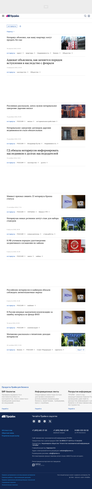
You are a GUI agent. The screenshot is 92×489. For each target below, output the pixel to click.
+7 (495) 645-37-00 (39, 430)
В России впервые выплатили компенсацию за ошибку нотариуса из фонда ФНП (30, 313)
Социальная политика (9, 482)
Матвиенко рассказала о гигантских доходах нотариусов (28, 335)
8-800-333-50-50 (82, 431)
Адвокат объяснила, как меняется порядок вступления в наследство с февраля (34, 61)
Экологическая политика (10, 485)
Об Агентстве (7, 430)
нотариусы (12, 26)
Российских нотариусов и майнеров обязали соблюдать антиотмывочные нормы (28, 291)
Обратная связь (8, 433)
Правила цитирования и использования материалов (18, 475)
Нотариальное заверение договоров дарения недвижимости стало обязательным (29, 129)
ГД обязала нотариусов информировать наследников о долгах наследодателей (33, 152)
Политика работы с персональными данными (16, 477)
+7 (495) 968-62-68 (60, 431)
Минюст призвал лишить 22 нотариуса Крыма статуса (29, 197)
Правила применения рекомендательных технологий (18, 480)
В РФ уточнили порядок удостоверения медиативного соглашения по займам (26, 241)
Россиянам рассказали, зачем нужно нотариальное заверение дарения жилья (32, 107)
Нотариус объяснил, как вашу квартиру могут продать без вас (29, 38)
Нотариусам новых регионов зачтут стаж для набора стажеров (33, 219)
